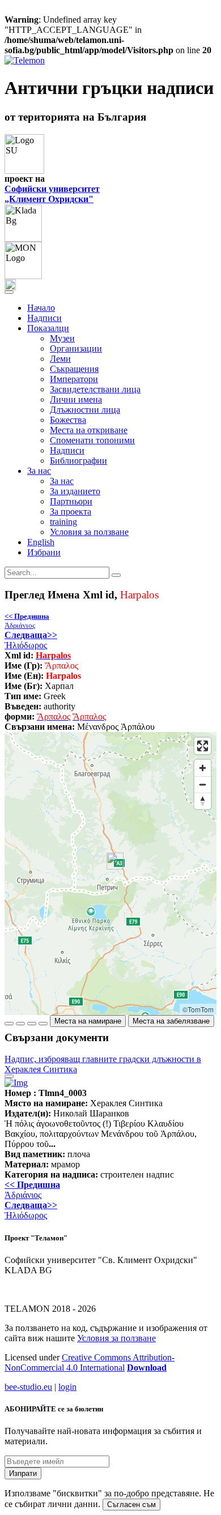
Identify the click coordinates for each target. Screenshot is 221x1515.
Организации (76, 348)
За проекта (70, 511)
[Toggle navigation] (9, 292)
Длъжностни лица (85, 409)
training (63, 522)
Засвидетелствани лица (95, 389)
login (67, 1387)
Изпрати (23, 1473)
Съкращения (74, 369)
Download (147, 1367)
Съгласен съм (131, 1504)
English (40, 542)
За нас (62, 481)
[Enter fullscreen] (202, 746)
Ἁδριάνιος (27, 621)
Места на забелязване (171, 1021)
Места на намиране (87, 1021)
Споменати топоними (92, 440)
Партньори (71, 501)
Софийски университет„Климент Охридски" (52, 194)
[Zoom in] (202, 768)
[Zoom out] (202, 784)
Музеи (62, 338)
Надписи (44, 318)
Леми (60, 358)
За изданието (75, 491)
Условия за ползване (89, 532)
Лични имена (76, 399)
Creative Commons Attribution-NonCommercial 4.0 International (90, 1362)
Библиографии (78, 460)
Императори (74, 379)
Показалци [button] (48, 328)
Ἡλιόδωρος (31, 640)
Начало (41, 308)
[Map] (110, 873)
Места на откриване (89, 430)
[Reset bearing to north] (202, 801)
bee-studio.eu (28, 1387)
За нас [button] (39, 471)
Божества (68, 420)
